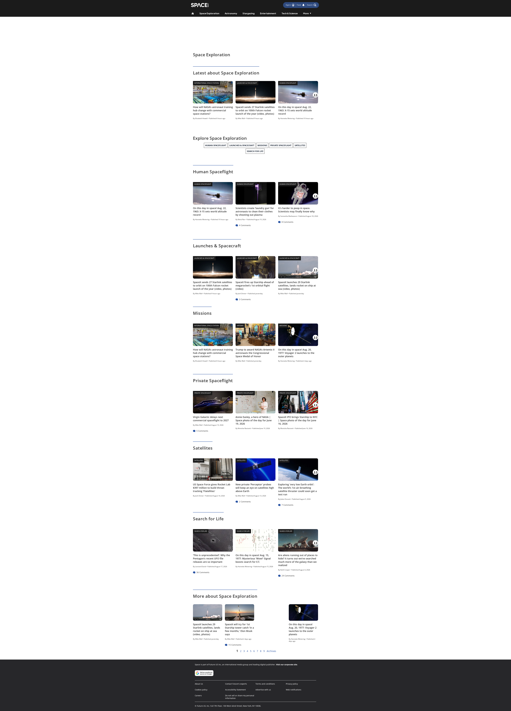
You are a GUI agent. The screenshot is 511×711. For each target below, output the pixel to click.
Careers (198, 695)
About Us (199, 684)
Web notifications (293, 689)
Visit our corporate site (286, 664)
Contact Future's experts (236, 684)
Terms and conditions (265, 684)
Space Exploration (209, 13)
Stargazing (249, 13)
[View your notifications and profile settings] (303, 5)
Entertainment (268, 13)
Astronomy (231, 13)
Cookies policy (201, 689)
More (306, 13)
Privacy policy (292, 684)
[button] (311, 5)
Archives (271, 651)
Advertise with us (263, 689)
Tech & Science (290, 13)
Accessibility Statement (235, 689)
